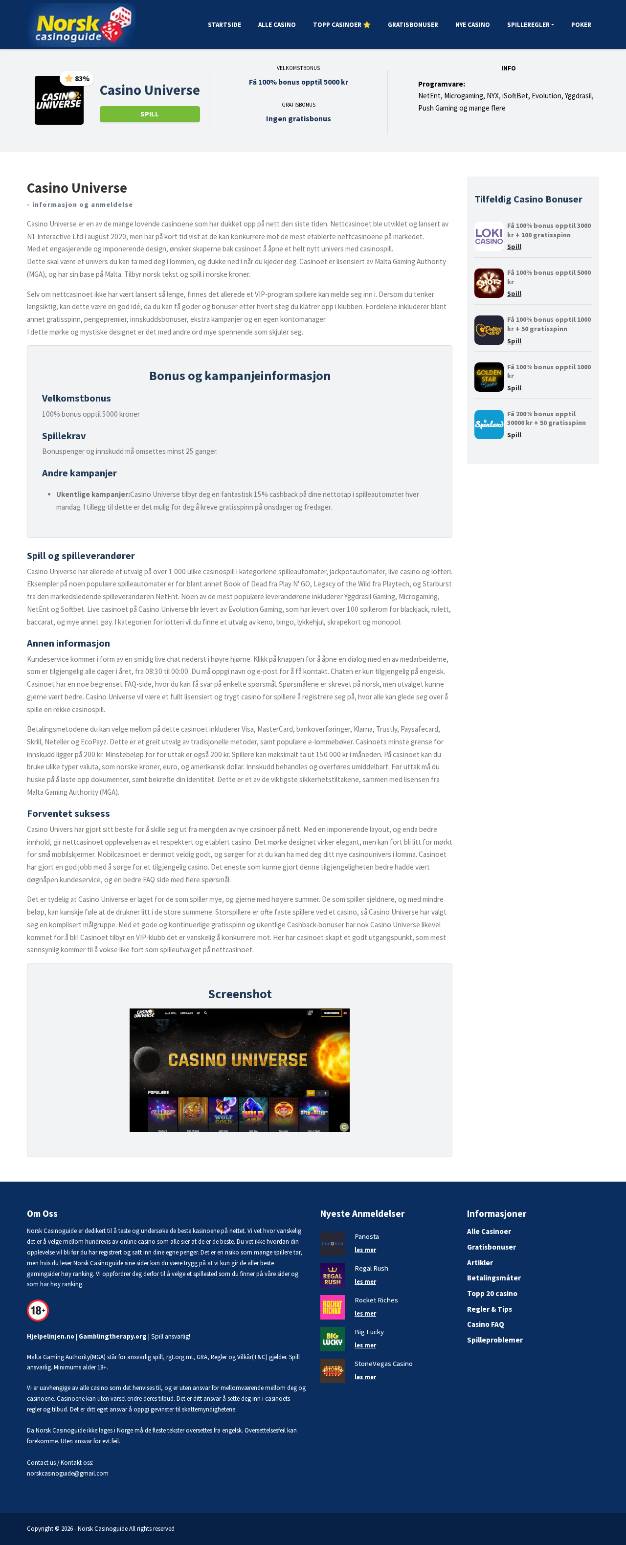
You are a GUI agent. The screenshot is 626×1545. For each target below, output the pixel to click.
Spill (149, 114)
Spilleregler (528, 25)
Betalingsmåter (494, 1277)
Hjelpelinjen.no (50, 1336)
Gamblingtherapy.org (113, 1336)
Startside (224, 25)
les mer (365, 1250)
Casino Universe (150, 90)
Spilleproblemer (495, 1339)
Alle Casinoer (489, 1231)
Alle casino (277, 25)
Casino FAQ (485, 1324)
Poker (581, 25)
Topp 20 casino (492, 1293)
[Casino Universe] (59, 99)
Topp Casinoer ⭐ (342, 25)
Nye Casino (472, 25)
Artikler (480, 1262)
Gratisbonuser (413, 25)
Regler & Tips (489, 1309)
